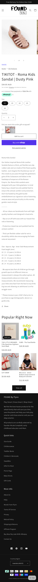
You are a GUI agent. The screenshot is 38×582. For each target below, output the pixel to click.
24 (20, 103)
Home (4, 69)
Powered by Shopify (24, 578)
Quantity (4, 113)
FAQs (6, 500)
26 (5, 108)
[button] (2, 10)
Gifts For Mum (9, 466)
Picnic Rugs (8, 471)
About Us (7, 495)
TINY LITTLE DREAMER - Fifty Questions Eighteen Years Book (10, 344)
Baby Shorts (8, 476)
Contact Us (8, 539)
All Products (12, 69)
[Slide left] (14, 60)
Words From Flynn (10, 505)
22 (5, 103)
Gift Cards (7, 481)
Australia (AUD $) (18, 563)
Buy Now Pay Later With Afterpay (15, 534)
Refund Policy (9, 519)
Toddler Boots (9, 451)
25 (27, 103)
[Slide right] (23, 60)
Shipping (11, 87)
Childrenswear (9, 446)
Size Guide (7, 441)
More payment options (19, 148)
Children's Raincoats (11, 456)
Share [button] (6, 306)
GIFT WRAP (5, 373)
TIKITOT (4, 64)
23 (12, 103)
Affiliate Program (10, 529)
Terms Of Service (10, 510)
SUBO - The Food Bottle (27, 342)
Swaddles (7, 461)
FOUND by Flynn (16, 578)
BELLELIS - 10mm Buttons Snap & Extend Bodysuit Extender (27, 374)
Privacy (6, 515)
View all (19, 388)
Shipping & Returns (11, 524)
